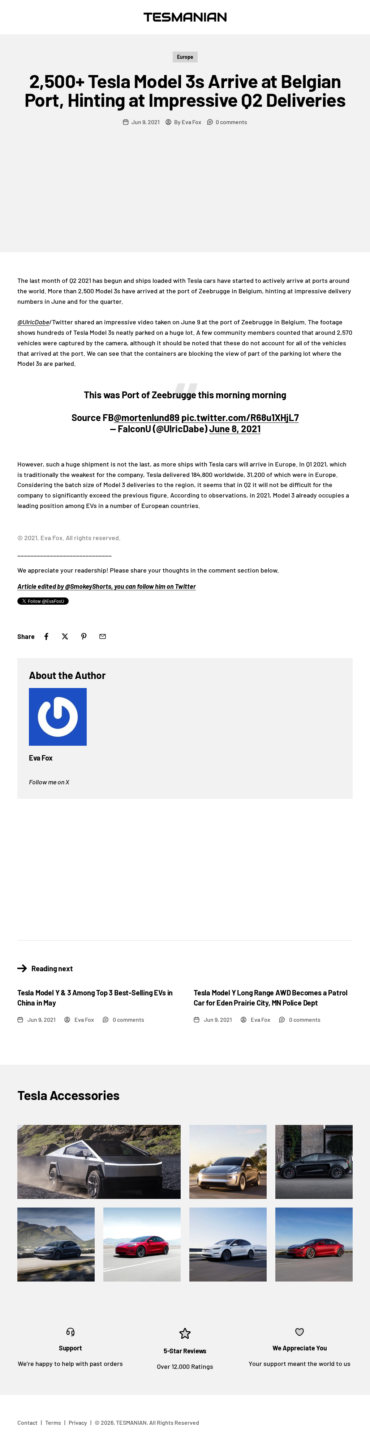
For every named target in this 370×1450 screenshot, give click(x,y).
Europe (185, 57)
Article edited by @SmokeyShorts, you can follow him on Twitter (106, 586)
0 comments (231, 121)
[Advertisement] (185, 198)
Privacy (78, 1422)
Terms (53, 1422)
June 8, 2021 (235, 428)
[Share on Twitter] (65, 636)
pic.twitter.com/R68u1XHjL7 (240, 417)
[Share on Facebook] (46, 636)
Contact (27, 1422)
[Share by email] (102, 636)
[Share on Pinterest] (84, 636)
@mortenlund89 (147, 417)
